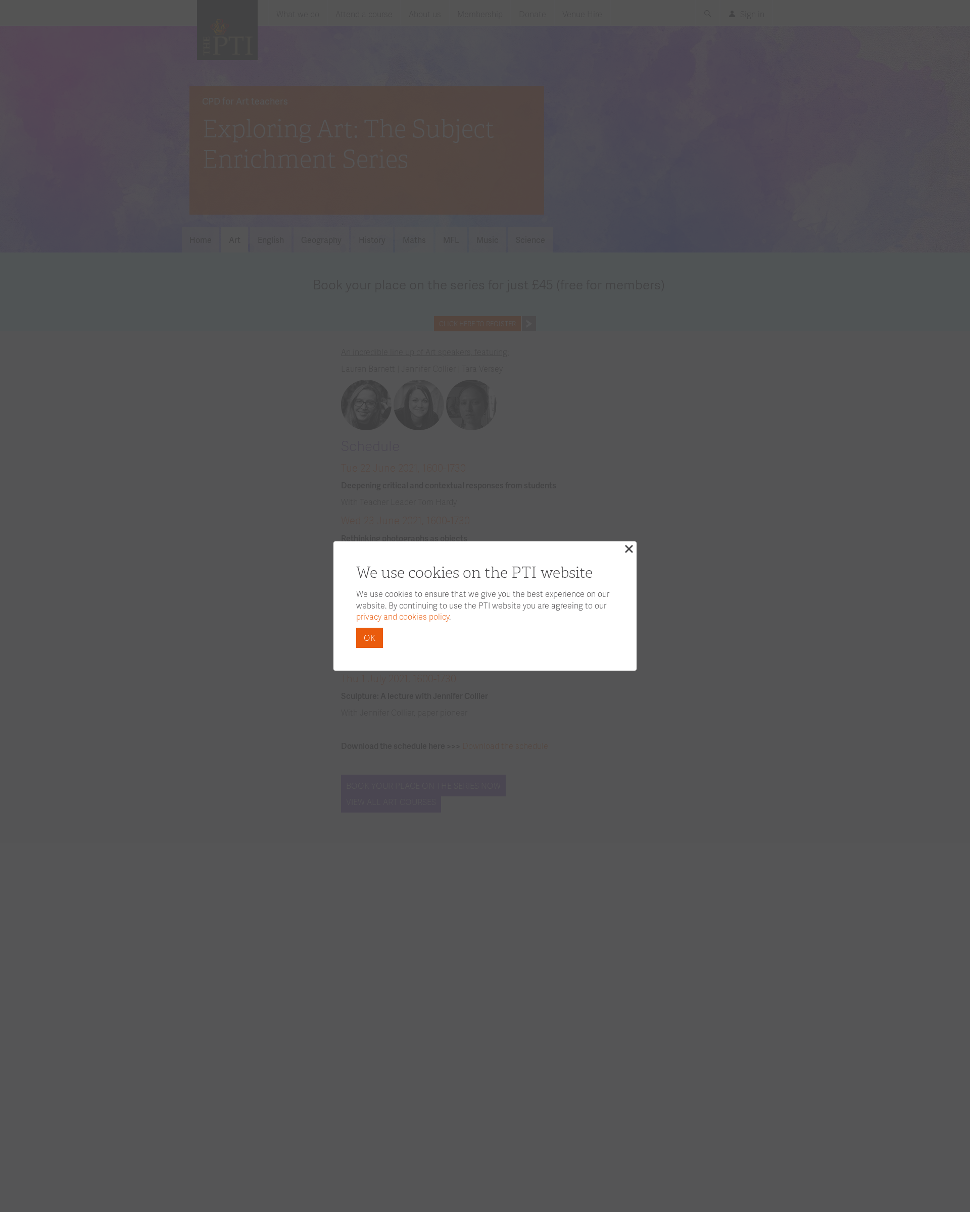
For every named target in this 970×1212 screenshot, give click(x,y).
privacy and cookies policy (402, 616)
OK (369, 637)
